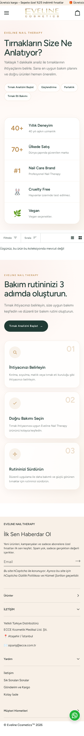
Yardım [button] (8, 659)
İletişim (9, 673)
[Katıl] (76, 561)
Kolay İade (11, 694)
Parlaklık (69, 87)
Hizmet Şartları (55, 575)
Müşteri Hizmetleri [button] (16, 710)
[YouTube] (28, 731)
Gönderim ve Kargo (17, 687)
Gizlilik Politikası (29, 575)
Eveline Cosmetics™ (21, 725)
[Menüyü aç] (11, 12)
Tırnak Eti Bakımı (18, 96)
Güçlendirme (48, 87)
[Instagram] (17, 731)
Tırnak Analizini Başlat (21, 87)
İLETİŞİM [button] (9, 609)
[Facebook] (6, 731)
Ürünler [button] (8, 595)
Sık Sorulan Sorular (16, 680)
